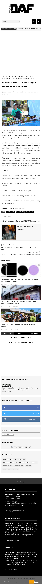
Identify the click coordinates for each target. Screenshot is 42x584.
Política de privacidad (12, 540)
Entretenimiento (10, 462)
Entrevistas (24, 462)
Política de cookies (11, 569)
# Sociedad (29, 211)
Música (28, 466)
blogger (7, 333)
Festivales (7, 466)
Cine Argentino (9, 459)
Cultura (5, 265)
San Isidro (20, 76)
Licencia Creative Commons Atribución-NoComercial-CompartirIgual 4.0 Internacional (20, 390)
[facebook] (18, 482)
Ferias (34, 462)
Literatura (18, 466)
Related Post (7, 260)
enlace (7, 562)
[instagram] (24, 482)
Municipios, (27, 92)
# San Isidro (20, 211)
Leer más (36, 582)
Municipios (11, 76)
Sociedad (28, 76)
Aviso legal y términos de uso (15, 511)
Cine (3, 287)
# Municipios (10, 211)
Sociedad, (5, 94)
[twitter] (20, 482)
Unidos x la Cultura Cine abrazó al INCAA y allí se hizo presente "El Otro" (19, 303)
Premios (6, 469)
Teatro (15, 469)
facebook (34, 333)
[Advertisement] (21, 52)
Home (4, 76)
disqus (20, 333)
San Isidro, (34, 92)
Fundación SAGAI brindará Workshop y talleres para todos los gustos (19, 280)
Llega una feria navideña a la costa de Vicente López (19, 325)
